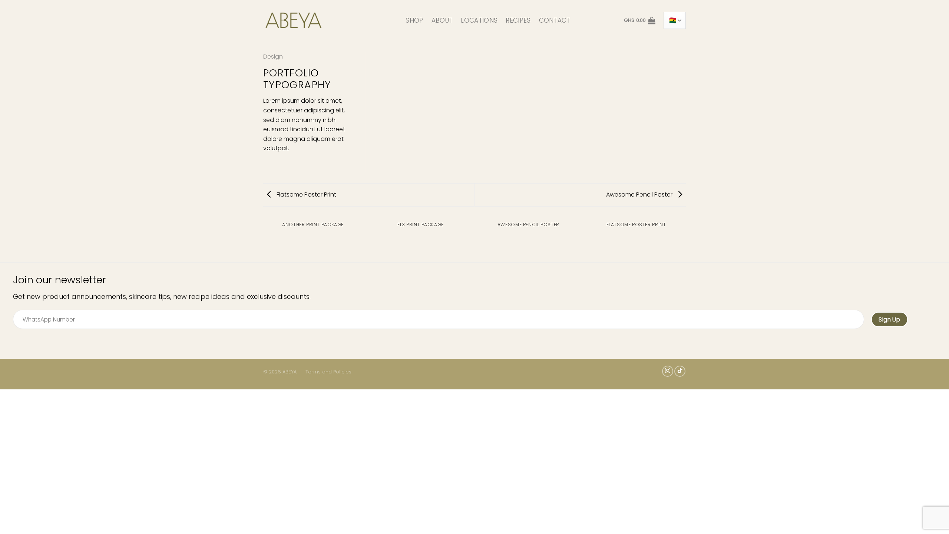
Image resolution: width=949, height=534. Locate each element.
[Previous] (263, 232)
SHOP (414, 20)
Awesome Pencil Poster (640, 194)
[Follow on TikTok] (679, 371)
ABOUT (442, 20)
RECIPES (518, 20)
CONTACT (555, 20)
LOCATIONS (479, 20)
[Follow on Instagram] (667, 371)
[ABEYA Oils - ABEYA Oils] (321, 20)
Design (273, 56)
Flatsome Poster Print (305, 194)
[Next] (685, 232)
